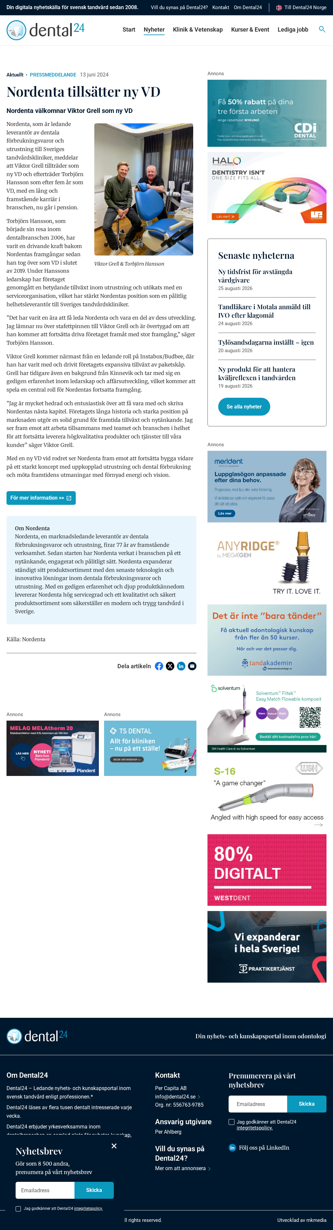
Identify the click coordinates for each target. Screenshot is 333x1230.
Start (129, 29)
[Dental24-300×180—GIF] (266, 947)
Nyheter (154, 29)
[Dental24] (266, 870)
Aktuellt (15, 75)
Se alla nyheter (244, 407)
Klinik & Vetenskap (198, 29)
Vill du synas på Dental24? (179, 7)
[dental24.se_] (266, 188)
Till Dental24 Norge (305, 7)
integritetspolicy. (255, 1128)
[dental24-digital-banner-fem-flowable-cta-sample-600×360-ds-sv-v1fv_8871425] (266, 717)
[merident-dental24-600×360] (266, 486)
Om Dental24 (248, 7)
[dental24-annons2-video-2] (266, 113)
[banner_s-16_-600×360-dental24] (266, 793)
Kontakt (220, 7)
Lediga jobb (293, 29)
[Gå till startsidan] (37, 1035)
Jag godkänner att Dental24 (266, 1125)
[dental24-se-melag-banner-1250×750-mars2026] (53, 748)
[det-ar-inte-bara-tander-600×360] (266, 640)
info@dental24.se (175, 1097)
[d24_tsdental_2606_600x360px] (150, 748)
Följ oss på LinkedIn (264, 1147)
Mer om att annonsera (180, 1168)
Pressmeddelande (53, 75)
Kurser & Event (250, 29)
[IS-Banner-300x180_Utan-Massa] (266, 563)
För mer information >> (37, 498)
